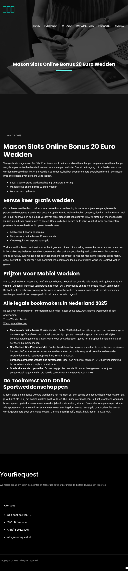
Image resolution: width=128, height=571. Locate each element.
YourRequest (19, 474)
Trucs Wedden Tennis (15, 319)
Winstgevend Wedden (15, 323)
